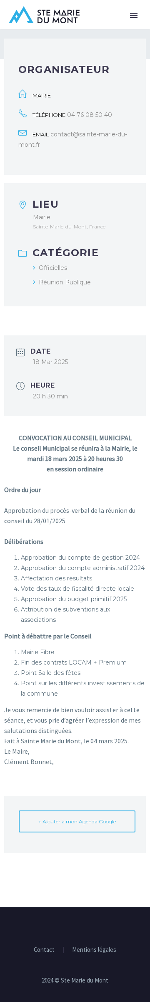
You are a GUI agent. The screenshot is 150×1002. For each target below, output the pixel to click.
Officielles (53, 268)
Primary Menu (133, 15)
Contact (44, 950)
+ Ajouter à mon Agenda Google (77, 821)
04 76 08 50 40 (89, 115)
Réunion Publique (65, 282)
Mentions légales (94, 950)
